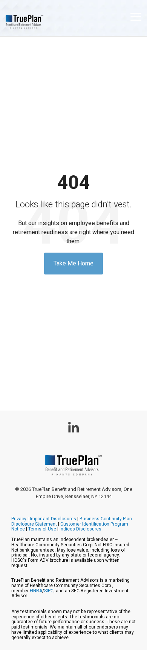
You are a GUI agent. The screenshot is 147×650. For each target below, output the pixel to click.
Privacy (18, 518)
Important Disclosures (53, 518)
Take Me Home (73, 263)
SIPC (49, 590)
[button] (135, 16)
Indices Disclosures (80, 529)
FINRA (36, 590)
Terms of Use (42, 529)
